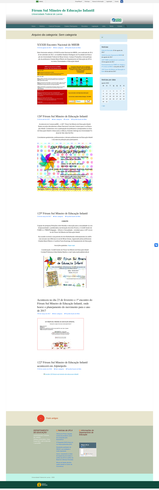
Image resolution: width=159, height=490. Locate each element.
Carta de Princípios (54, 26)
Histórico (42, 26)
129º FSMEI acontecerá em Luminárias (113, 60)
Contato (120, 26)
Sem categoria (59, 47)
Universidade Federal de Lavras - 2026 (43, 477)
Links (103, 26)
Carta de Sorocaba (107, 50)
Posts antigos (49, 418)
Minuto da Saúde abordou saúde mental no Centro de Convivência (64, 464)
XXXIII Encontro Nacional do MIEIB (58, 44)
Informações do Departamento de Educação (86, 432)
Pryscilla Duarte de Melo (74, 47)
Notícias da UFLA (65, 430)
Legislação (95, 26)
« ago (103, 106)
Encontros (85, 26)
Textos (111, 26)
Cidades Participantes (70, 26)
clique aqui (72, 245)
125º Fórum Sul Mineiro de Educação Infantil (62, 213)
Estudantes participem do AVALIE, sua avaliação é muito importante (63, 449)
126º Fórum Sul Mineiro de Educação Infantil (62, 116)
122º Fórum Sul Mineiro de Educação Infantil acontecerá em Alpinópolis (62, 364)
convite (67, 119)
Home (33, 26)
